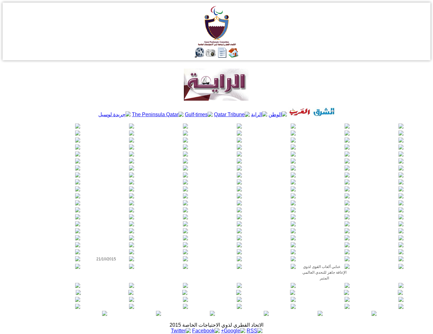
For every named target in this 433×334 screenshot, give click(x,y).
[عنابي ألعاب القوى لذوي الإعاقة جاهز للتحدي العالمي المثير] (324, 272)
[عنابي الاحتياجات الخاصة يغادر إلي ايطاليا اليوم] (324, 285)
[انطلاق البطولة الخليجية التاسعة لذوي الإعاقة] (54, 266)
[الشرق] (323, 114)
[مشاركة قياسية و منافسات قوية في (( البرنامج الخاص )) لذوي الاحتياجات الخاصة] (216, 306)
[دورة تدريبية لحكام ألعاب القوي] (270, 285)
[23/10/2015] (108, 251)
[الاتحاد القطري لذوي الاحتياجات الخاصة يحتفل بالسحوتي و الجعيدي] (135, 313)
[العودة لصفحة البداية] (234, 56)
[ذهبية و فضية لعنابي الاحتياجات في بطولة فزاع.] (216, 292)
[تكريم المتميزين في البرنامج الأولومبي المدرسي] (54, 285)
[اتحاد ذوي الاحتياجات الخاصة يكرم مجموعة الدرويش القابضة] (189, 313)
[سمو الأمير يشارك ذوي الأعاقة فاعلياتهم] (378, 299)
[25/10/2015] (54, 244)
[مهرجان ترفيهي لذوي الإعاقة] (162, 285)
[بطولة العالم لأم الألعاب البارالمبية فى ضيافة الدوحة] (216, 285)
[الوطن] (277, 114)
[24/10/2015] (270, 251)
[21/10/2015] (108, 259)
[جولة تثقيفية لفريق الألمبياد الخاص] (270, 299)
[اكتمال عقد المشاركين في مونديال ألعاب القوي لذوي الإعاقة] (54, 258)
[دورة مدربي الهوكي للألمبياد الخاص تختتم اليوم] (324, 306)
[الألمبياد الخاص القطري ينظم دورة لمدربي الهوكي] (270, 306)
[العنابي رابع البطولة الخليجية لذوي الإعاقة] (270, 266)
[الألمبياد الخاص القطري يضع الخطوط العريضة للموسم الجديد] (54, 306)
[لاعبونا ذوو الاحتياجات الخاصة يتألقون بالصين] (108, 285)
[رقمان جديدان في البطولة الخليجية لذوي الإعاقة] (108, 266)
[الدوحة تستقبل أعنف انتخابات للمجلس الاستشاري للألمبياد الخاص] (297, 313)
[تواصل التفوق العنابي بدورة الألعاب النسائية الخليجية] (377, 292)
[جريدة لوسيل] (114, 114)
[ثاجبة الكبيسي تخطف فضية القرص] (323, 292)
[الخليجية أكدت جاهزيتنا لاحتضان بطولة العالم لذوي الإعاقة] (162, 266)
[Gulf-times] (199, 114)
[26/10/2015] (216, 244)
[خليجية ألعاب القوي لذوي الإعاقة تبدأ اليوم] (378, 285)
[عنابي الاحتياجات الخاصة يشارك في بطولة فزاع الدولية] (55, 292)
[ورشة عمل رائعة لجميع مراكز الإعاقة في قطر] (378, 266)
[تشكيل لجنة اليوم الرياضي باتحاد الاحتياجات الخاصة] (108, 306)
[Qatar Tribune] (232, 114)
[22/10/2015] (324, 258)
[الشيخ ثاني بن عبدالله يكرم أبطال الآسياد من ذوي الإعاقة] (324, 299)
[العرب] (299, 114)
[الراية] (259, 114)
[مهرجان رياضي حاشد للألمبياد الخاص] (216, 299)
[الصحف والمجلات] (222, 56)
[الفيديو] (199, 56)
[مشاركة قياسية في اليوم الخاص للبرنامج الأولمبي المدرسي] (162, 292)
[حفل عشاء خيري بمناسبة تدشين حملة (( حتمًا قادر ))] (351, 313)
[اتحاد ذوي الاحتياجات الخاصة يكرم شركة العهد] (243, 313)
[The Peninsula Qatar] (158, 114)
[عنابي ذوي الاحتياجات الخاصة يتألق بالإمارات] (269, 292)
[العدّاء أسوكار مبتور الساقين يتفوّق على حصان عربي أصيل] (108, 299)
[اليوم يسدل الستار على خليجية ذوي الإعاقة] (216, 266)
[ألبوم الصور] (211, 56)
